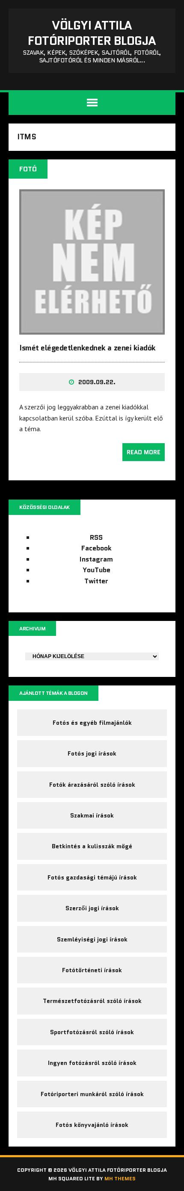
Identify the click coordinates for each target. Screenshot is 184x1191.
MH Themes (120, 1178)
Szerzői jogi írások (92, 908)
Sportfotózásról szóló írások (92, 1032)
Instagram (96, 559)
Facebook (96, 548)
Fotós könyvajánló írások (92, 1124)
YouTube (96, 570)
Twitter (96, 581)
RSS (96, 537)
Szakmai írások (92, 815)
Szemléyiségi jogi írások (92, 939)
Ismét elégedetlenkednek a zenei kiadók (87, 347)
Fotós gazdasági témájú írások (92, 877)
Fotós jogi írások (92, 753)
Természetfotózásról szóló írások (92, 1001)
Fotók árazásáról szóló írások (92, 784)
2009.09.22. (97, 382)
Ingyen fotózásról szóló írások (92, 1063)
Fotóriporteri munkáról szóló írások (92, 1094)
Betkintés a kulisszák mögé (92, 846)
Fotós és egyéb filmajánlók (92, 722)
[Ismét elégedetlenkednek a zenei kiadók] (92, 329)
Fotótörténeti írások (92, 970)
